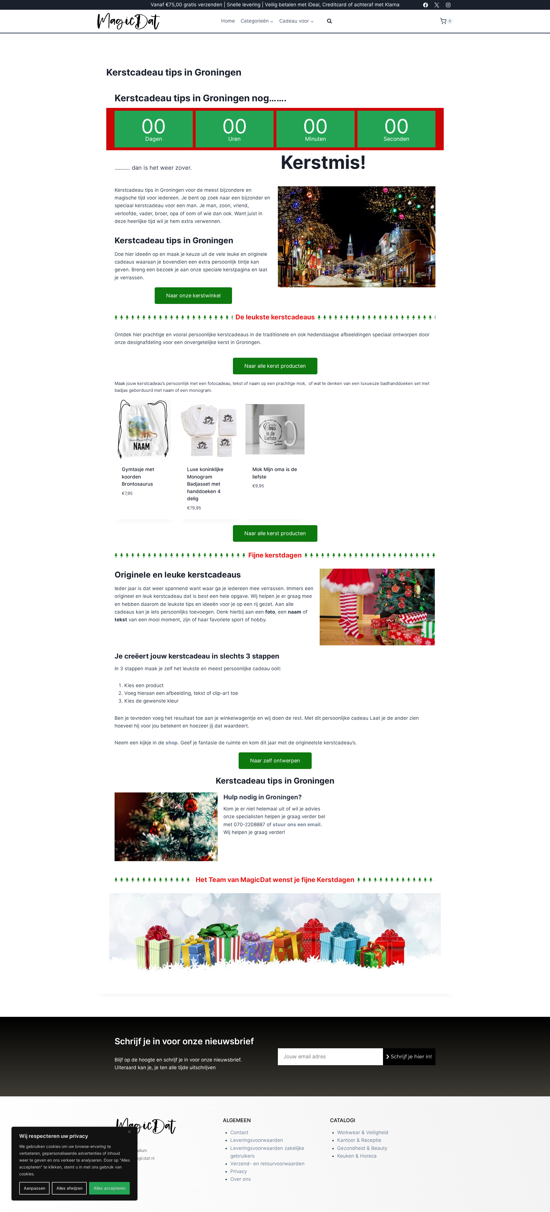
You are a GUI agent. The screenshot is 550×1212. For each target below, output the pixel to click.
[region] (74, 1164)
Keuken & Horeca (357, 1156)
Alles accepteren (109, 1188)
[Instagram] (448, 5)
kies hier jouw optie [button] (139, 506)
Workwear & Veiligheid (362, 1132)
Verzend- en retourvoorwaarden (267, 1163)
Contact (239, 1132)
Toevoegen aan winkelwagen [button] (270, 499)
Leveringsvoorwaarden (256, 1140)
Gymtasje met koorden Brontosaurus (138, 476)
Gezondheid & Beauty (362, 1148)
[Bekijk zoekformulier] (326, 21)
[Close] (131, 1131)
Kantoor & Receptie (359, 1140)
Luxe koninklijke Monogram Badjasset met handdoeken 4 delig (205, 483)
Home (228, 21)
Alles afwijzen (69, 1188)
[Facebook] (426, 5)
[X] (437, 5)
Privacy (238, 1171)
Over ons (240, 1179)
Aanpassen (34, 1188)
